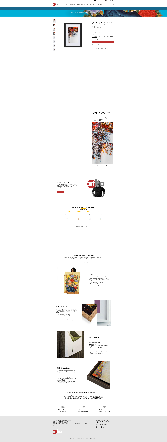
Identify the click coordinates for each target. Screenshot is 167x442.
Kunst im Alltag (92, 4)
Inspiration (99, 4)
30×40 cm (100, 36)
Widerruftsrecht (77, 423)
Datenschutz (87, 424)
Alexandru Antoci (96, 21)
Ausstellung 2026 (55, 0)
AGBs (85, 422)
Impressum (86, 423)
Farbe (93, 30)
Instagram (106, 118)
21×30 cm (95, 36)
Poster (66, 4)
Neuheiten (86, 4)
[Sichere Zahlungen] (84, 407)
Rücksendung (77, 422)
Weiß (99, 32)
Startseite (94, 19)
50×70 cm (106, 36)
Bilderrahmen (79, 4)
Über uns (86, 419)
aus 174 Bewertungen (83, 209)
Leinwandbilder (72, 4)
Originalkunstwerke (56, 423)
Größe (93, 34)
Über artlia (61, 0)
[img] (83, 208)
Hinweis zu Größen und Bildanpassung (103, 48)
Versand (76, 420)
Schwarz (94, 32)
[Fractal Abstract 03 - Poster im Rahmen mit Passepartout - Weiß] (60, 249)
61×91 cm (111, 36)
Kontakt (86, 420)
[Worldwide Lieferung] (104, 407)
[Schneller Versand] (63, 407)
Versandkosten (99, 27)
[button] (65, 214)
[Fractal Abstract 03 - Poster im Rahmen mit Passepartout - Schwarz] (92, 108)
